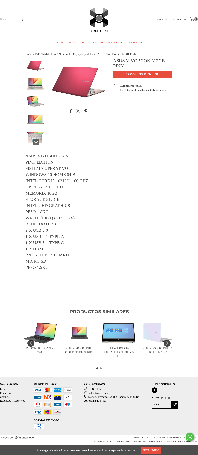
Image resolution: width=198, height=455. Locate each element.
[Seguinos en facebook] (154, 390)
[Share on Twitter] (78, 111)
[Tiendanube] (18, 439)
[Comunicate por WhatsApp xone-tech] (190, 437)
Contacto (96, 42)
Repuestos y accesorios (125, 42)
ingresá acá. (156, 441)
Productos (76, 42)
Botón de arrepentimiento (182, 441)
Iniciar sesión (179, 20)
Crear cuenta (162, 20)
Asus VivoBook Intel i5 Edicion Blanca (157, 350)
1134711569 (95, 389)
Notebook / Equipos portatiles (77, 54)
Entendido (151, 450)
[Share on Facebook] (71, 111)
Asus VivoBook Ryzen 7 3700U (40, 350)
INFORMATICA (45, 54)
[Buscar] (21, 19)
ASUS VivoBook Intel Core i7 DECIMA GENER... (79, 350)
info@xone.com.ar (99, 393)
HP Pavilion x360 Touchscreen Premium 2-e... (118, 352)
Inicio (60, 42)
